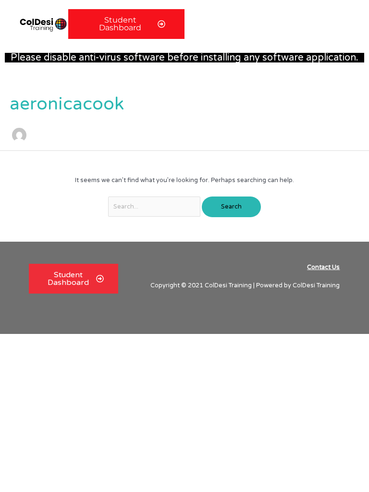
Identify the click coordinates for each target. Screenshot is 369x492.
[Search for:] (155, 206)
